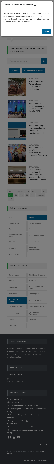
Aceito (46, 32)
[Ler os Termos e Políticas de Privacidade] (35, 5)
